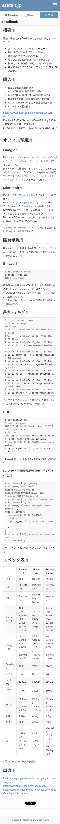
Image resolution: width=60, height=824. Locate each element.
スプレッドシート (31, 175)
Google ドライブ (28, 202)
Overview (13, 15)
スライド (49, 175)
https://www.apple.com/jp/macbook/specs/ (25, 785)
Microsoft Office (27, 195)
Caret (24, 400)
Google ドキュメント (30, 161)
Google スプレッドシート (32, 157)
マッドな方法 (50, 248)
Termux (51, 251)
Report (31, 15)
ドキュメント (12, 179)
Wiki (50, 15)
